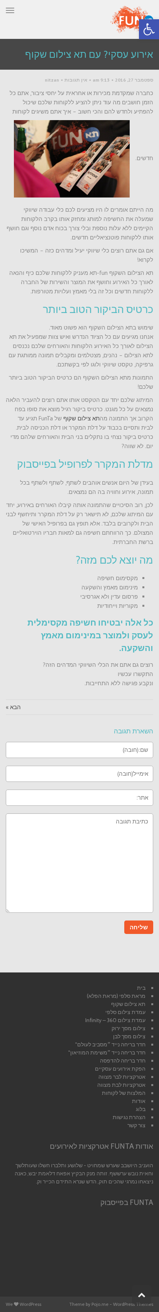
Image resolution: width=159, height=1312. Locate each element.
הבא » (13, 707)
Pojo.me (99, 1304)
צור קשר (136, 1125)
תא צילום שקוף (81, 418)
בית (141, 987)
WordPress (30, 1304)
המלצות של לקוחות (123, 1092)
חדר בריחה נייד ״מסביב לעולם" (110, 1044)
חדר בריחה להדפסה (122, 1060)
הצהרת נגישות (129, 1117)
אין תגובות (75, 80)
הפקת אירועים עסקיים (120, 1068)
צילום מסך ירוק (128, 1028)
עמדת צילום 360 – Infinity (115, 1020)
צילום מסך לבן (129, 1036)
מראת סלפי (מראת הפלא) (116, 995)
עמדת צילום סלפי (125, 1012)
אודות (138, 1101)
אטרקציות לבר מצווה (121, 1076)
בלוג (140, 1109)
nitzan (52, 80)
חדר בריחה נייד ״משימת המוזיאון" (106, 1052)
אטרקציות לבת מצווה (121, 1084)
